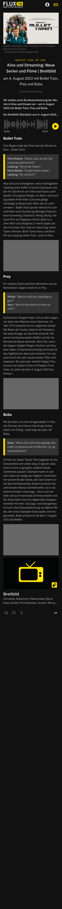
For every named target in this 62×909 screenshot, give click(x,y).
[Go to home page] (13, 4)
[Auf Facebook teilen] (21, 613)
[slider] (26, 124)
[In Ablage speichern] (56, 613)
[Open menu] (56, 5)
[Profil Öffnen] (47, 5)
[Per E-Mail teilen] (6, 613)
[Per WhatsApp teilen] (14, 613)
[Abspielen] (55, 126)
